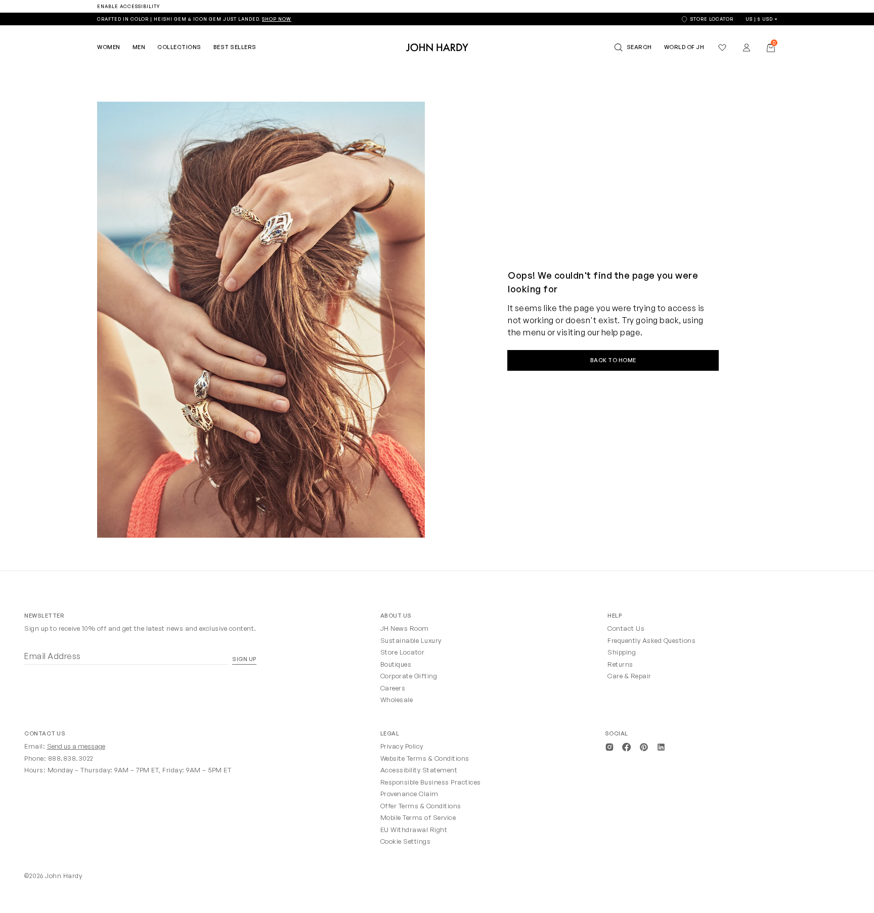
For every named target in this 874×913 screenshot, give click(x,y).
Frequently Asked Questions (651, 640)
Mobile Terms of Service (418, 817)
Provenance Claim (409, 794)
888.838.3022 (71, 758)
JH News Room (404, 628)
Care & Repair (629, 676)
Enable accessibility (128, 6)
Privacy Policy (401, 746)
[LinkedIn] (661, 746)
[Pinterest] (643, 746)
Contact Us (625, 628)
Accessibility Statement (419, 770)
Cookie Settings (405, 841)
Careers (393, 688)
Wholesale (396, 699)
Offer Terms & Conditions (420, 806)
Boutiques (396, 664)
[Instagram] (609, 746)
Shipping (621, 652)
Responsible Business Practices (430, 782)
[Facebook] (626, 746)
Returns (620, 664)
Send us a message (76, 746)
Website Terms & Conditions (424, 758)
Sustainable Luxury (411, 640)
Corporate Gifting (409, 676)
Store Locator (402, 652)
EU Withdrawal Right (414, 829)
